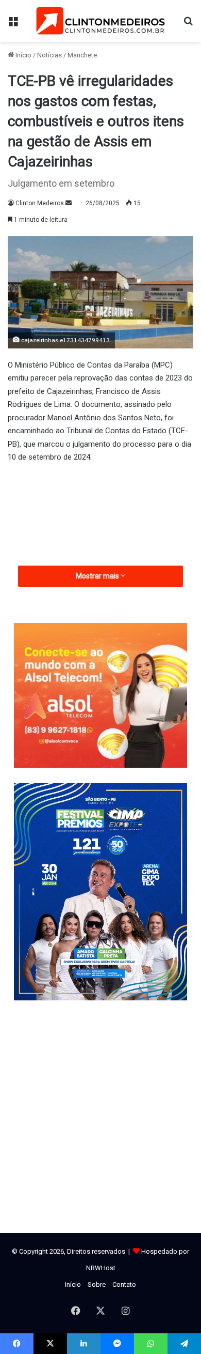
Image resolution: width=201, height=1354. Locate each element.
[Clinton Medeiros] (100, 21)
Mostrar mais (98, 576)
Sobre (97, 1284)
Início (22, 55)
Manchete (82, 55)
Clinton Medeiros (39, 203)
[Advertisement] (100, 554)
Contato (124, 1284)
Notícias (49, 55)
